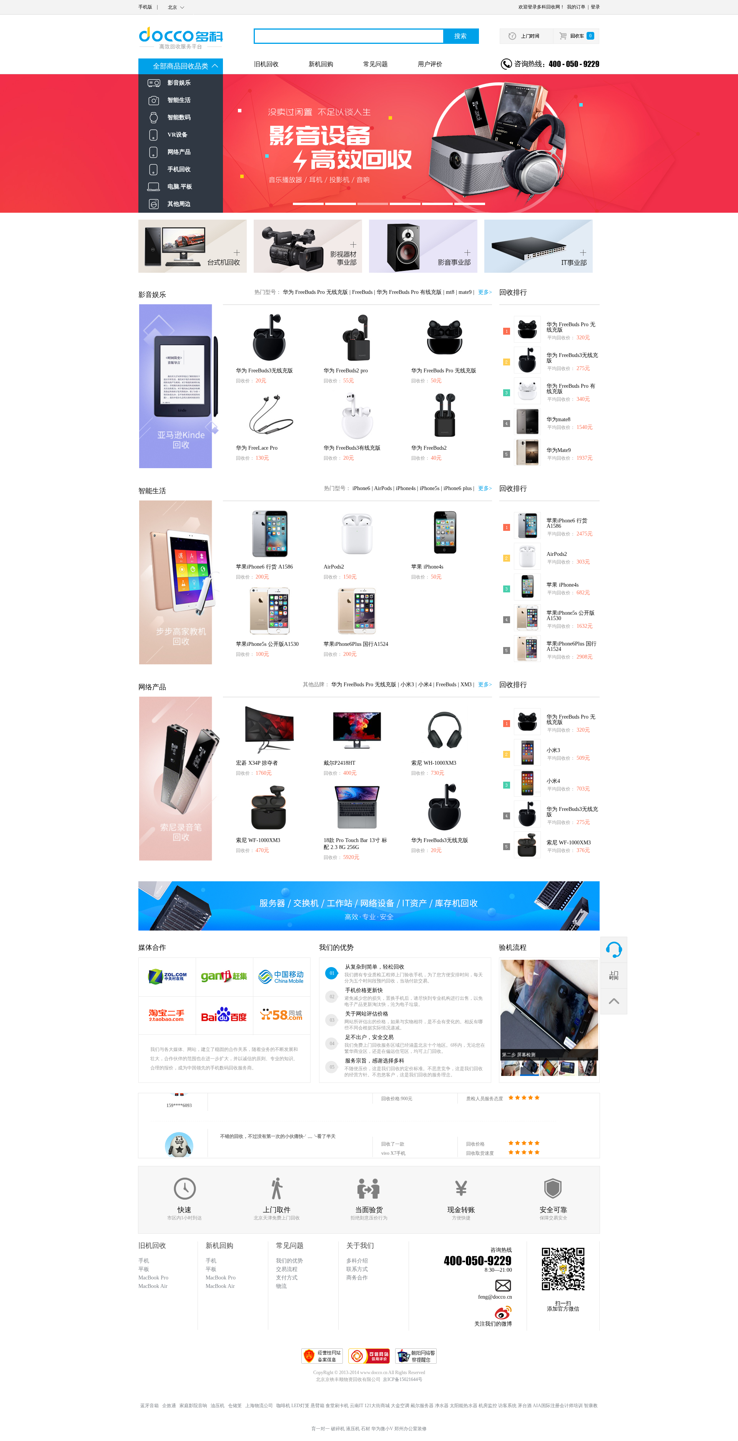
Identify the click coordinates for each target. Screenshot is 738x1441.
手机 (211, 1261)
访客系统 (507, 1405)
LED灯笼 (300, 1405)
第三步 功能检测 (518, 1054)
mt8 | (451, 292)
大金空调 (400, 1405)
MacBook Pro (221, 1278)
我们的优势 (289, 1261)
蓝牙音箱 (149, 1405)
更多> (485, 292)
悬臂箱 (317, 1405)
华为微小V (382, 1428)
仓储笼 (235, 1405)
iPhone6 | (362, 488)
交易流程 (287, 1269)
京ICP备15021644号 (402, 1379)
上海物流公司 (259, 1405)
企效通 (169, 1405)
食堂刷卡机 (337, 1405)
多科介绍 (357, 1261)
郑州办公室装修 (410, 1428)
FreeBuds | (363, 292)
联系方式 (357, 1269)
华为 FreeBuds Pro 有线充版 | (410, 292)
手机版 (145, 7)
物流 (281, 1286)
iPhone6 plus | (459, 488)
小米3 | (409, 684)
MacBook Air (220, 1286)
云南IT (356, 1405)
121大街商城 (377, 1405)
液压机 (353, 1428)
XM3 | (467, 684)
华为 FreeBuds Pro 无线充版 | (317, 292)
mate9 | (466, 292)
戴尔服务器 (422, 1405)
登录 (595, 7)
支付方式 (287, 1278)
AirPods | (384, 488)
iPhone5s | (431, 488)
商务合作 (357, 1278)
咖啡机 (283, 1405)
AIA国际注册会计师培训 (558, 1405)
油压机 (217, 1405)
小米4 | (426, 684)
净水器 (442, 1405)
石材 (365, 1428)
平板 (211, 1269)
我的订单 (576, 7)
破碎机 (338, 1428)
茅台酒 (525, 1405)
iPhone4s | (407, 488)
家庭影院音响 (193, 1405)
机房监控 (488, 1405)
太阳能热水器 (463, 1405)
